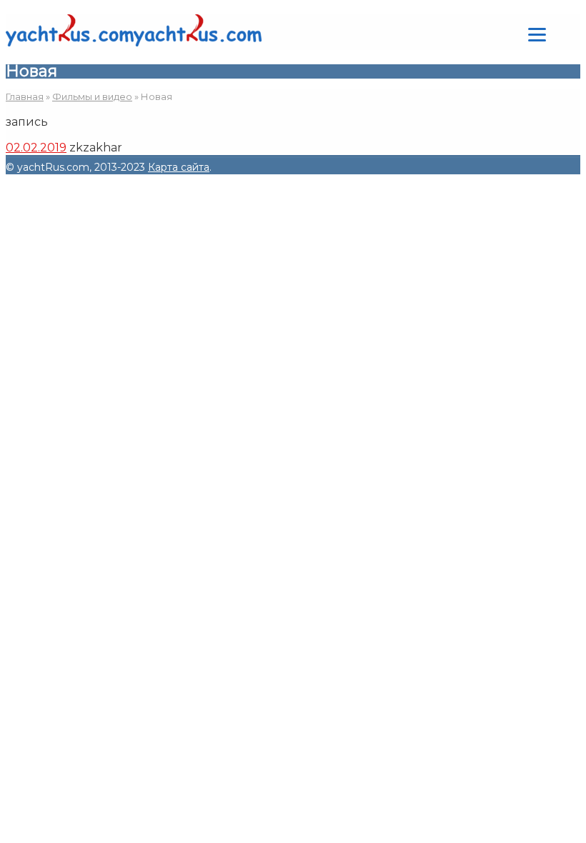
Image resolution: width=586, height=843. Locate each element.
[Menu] (537, 34)
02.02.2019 (36, 147)
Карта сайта (178, 167)
